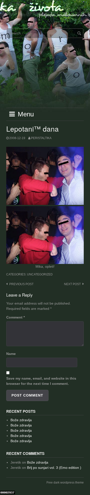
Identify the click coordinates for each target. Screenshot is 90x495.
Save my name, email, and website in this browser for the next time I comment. (41, 381)
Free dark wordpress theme (65, 482)
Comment (15, 317)
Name (11, 354)
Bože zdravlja (21, 420)
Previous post (21, 284)
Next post (72, 284)
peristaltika (41, 138)
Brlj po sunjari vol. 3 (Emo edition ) (54, 468)
